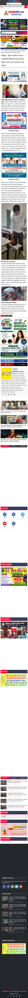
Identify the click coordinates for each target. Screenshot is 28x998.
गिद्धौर (6, 50)
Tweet (9, 361)
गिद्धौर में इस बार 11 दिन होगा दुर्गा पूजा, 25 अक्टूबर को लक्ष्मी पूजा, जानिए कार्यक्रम (17, 781)
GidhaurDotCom (14, 993)
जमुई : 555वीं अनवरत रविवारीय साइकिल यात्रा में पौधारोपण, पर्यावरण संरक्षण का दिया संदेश (13, 426)
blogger (5, 446)
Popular (14, 778)
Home (2, 50)
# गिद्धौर (6, 315)
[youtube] (18, 1)
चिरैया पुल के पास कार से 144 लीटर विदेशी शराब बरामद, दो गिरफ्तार (13, 411)
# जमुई (10, 315)
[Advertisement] (14, 463)
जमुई (10, 50)
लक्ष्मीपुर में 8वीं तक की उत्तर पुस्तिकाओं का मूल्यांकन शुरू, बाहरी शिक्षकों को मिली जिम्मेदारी (17, 906)
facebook (22, 446)
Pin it (9, 364)
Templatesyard (14, 991)
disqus (13, 446)
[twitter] (14, 1)
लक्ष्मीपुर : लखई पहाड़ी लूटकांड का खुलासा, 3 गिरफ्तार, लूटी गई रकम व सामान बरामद (17, 929)
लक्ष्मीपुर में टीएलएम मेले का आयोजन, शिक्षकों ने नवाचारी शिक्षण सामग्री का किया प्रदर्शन (17, 921)
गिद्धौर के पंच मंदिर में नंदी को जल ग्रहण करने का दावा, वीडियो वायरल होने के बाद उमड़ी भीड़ (17, 806)
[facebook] (9, 1)
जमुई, (22, 69)
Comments (22, 778)
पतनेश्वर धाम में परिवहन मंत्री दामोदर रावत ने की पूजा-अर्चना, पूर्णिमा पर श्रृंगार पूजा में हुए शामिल (17, 788)
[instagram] (16, 1)
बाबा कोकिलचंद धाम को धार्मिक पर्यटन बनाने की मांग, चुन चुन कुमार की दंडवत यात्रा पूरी (17, 800)
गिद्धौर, (19, 69)
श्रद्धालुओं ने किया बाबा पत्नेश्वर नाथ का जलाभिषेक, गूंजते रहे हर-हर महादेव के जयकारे (16, 794)
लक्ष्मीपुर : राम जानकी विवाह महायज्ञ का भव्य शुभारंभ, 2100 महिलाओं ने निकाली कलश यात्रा (17, 898)
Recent (5, 778)
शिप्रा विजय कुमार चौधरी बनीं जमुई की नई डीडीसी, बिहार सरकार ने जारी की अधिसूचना (13, 440)
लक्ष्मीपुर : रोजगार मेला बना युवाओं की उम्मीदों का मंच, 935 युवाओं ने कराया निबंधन (17, 914)
